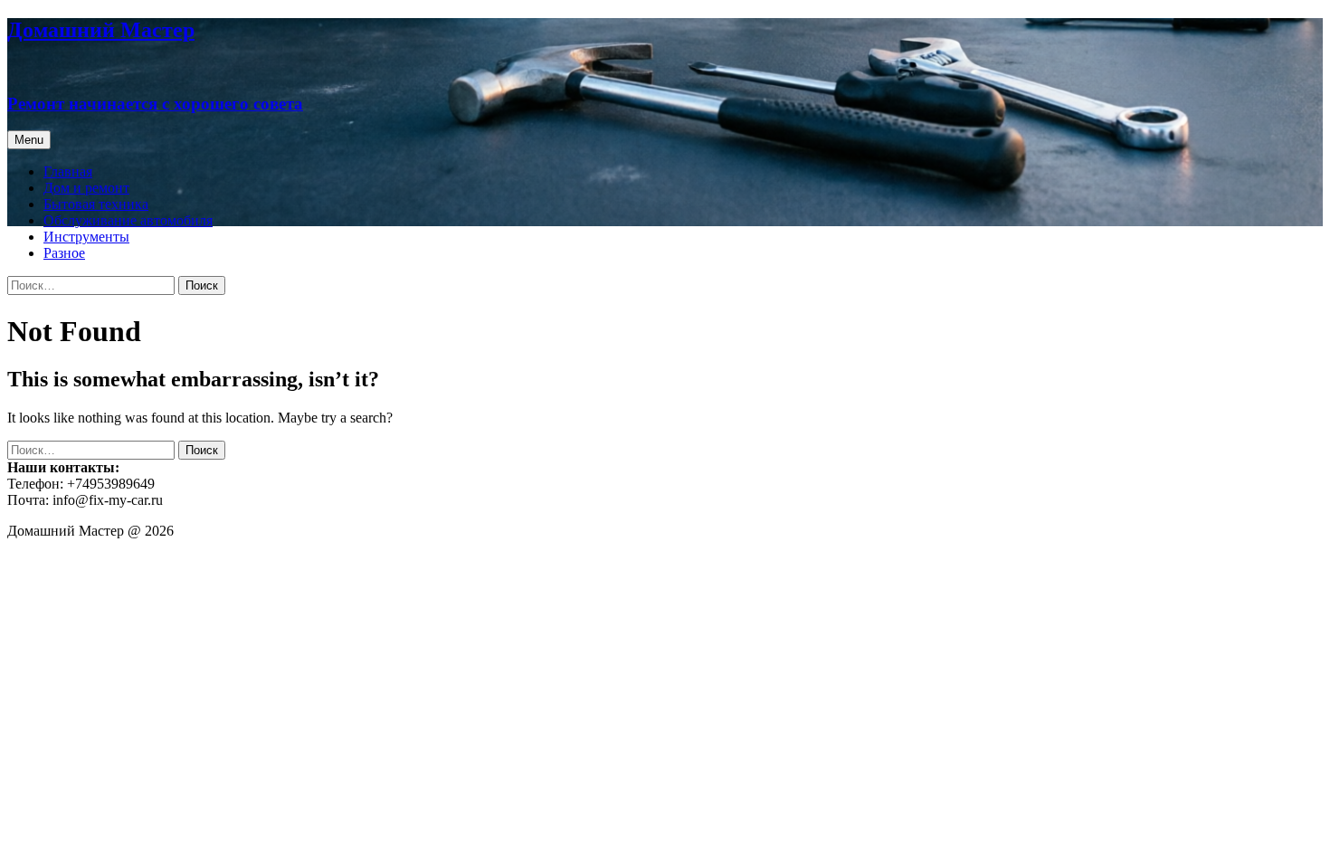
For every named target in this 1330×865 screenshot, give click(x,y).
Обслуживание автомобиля (128, 220)
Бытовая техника (95, 204)
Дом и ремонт (86, 187)
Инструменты (86, 236)
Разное (64, 253)
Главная (67, 171)
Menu (28, 140)
